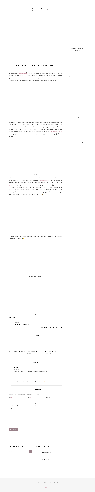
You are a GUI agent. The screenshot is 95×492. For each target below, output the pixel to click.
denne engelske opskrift (45, 180)
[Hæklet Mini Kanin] (11, 322)
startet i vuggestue (23, 73)
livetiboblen (12, 317)
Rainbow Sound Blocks (56, 131)
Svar (61, 368)
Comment (11, 408)
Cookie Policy (58, 482)
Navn (10, 397)
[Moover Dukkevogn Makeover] (59, 322)
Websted (47, 397)
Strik (49, 23)
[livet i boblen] (47, 10)
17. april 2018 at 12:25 (20, 378)
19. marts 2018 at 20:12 (18, 369)
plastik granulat (51, 178)
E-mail (29, 397)
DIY (54, 23)
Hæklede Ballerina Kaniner (33, 351)
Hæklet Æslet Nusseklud (51, 351)
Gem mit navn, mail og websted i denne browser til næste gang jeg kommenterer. (28, 405)
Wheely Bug (11, 185)
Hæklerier (43, 23)
